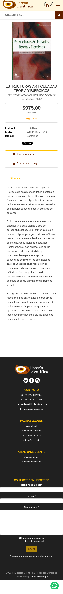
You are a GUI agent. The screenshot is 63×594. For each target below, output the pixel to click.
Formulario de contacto (31, 409)
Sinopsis (15, 178)
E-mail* (31, 496)
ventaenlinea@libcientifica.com (31, 404)
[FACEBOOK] (31, 380)
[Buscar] (59, 15)
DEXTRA (32, 128)
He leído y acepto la (33, 539)
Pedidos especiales (31, 461)
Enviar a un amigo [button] (27, 163)
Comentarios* (31, 507)
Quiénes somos (31, 457)
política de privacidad (33, 541)
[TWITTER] (25, 380)
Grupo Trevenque (39, 576)
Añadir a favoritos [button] (26, 154)
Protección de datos (31, 440)
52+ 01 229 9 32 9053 (31, 395)
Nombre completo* (31, 485)
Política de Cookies (31, 430)
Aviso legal (31, 426)
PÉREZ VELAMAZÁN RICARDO (26, 95)
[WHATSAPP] (54, 586)
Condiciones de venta (31, 435)
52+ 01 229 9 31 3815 (31, 399)
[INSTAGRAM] (37, 380)
